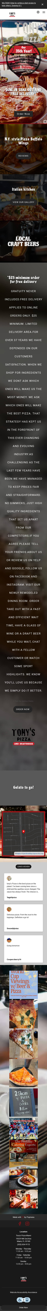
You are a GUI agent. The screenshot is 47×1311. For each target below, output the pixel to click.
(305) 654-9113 (23, 1244)
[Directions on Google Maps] (23, 834)
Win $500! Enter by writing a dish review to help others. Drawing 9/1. (19, 4)
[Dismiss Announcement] (42, 4)
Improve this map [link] (38, 853)
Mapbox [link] (18, 853)
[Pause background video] (45, 122)
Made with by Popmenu (18, 1217)
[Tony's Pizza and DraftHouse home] (12, 14)
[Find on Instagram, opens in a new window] (27, 1224)
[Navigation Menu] (43, 12)
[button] (23, 866)
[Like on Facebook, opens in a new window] (20, 1224)
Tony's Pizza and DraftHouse (23, 1279)
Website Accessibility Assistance (23, 1292)
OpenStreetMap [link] (27, 853)
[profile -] (38, 12)
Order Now (23, 1307)
